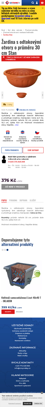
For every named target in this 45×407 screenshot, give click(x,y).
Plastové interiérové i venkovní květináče (18, 32)
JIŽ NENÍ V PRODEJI (15, 187)
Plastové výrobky (31, 30)
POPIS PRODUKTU (12, 150)
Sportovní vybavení (22, 386)
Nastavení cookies (22, 340)
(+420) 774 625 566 (16, 162)
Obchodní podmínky (22, 328)
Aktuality (22, 351)
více (16, 125)
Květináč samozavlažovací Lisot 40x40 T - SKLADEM (21, 299)
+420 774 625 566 (22, 366)
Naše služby (23, 356)
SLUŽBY (33, 200)
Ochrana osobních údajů (22, 331)
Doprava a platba (22, 333)
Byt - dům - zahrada (15, 30)
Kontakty (22, 338)
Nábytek (22, 378)
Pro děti (22, 383)
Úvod (3, 30)
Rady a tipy (22, 353)
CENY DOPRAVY (33, 150)
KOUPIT (8, 312)
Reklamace (22, 336)
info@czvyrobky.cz (22, 368)
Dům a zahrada (22, 381)
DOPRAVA (23, 200)
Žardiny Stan (7, 35)
